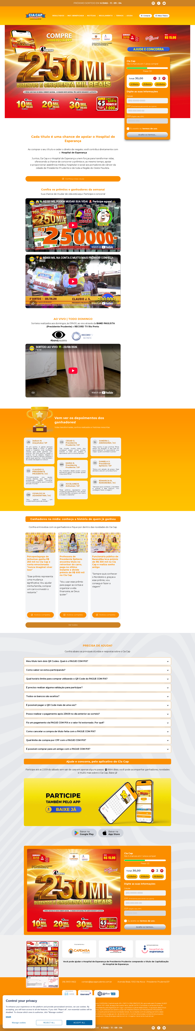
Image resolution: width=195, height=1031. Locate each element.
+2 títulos (134, 84)
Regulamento (106, 16)
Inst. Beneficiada (75, 16)
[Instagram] (153, 3)
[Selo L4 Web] (69, 993)
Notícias (91, 16)
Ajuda (130, 16)
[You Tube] (164, 3)
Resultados (58, 16)
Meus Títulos (163, 16)
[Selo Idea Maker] (85, 993)
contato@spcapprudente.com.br (97, 982)
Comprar (146, 16)
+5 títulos (147, 84)
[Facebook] (158, 3)
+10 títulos (160, 84)
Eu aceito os (144, 128)
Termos (119, 16)
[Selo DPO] (106, 993)
